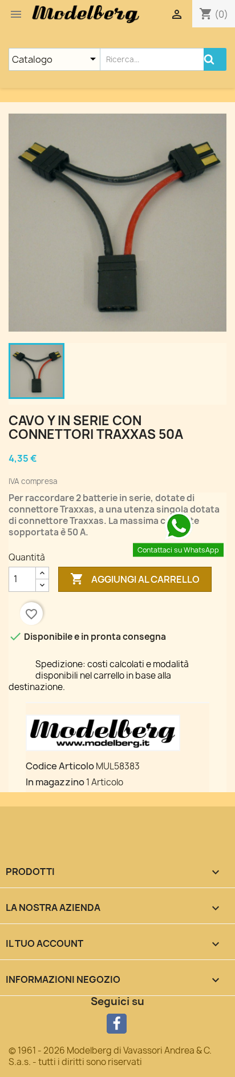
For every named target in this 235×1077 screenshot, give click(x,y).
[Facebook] (117, 1024)
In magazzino (55, 782)
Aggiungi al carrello (135, 579)
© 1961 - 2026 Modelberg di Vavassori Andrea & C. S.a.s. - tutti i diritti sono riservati (110, 1056)
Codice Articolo (60, 766)
